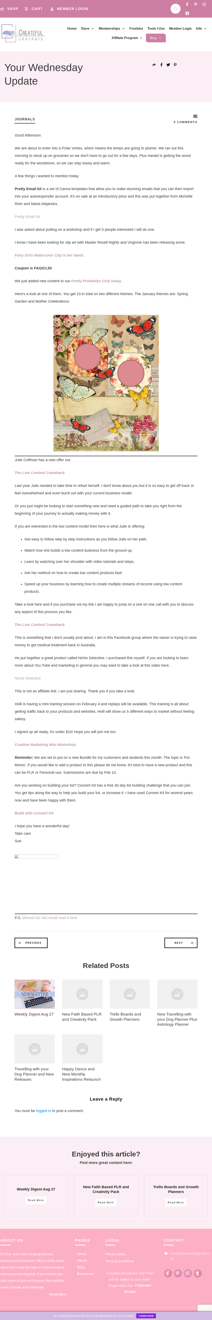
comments (185, 122)
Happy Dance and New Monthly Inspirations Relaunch (81, 1074)
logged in (43, 1111)
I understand (146, 1315)
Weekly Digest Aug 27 (34, 1014)
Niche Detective (28, 678)
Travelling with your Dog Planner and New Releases (34, 1074)
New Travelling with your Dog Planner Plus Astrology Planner (177, 1019)
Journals (25, 119)
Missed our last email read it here (49, 918)
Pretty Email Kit (27, 217)
